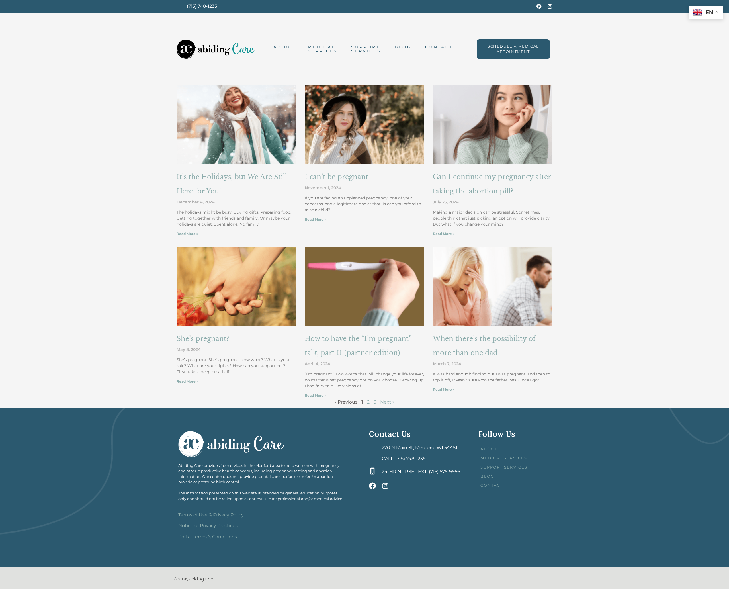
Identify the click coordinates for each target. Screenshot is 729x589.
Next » (387, 402)
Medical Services (322, 49)
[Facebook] (539, 6)
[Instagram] (549, 6)
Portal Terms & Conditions (207, 536)
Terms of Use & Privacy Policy (211, 515)
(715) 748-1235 (202, 6)
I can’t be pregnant (336, 177)
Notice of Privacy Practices (208, 525)
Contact (439, 47)
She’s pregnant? (203, 339)
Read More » (187, 234)
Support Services (366, 49)
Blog (403, 47)
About (283, 47)
